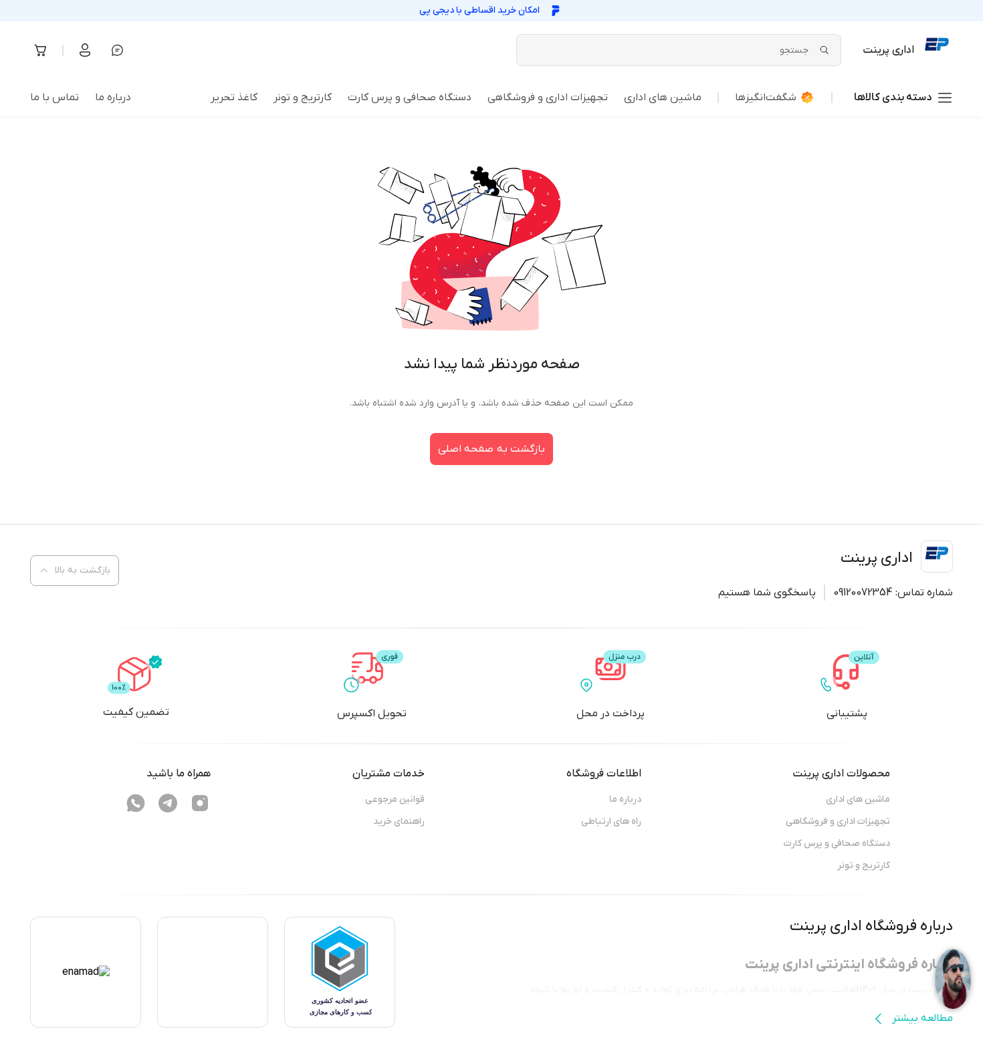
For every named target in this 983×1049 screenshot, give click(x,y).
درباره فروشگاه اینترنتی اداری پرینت (849, 964)
